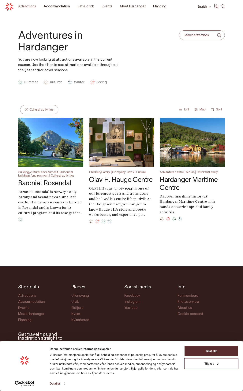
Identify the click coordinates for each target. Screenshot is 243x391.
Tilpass (209, 363)
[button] (233, 6)
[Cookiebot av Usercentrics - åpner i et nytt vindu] (24, 383)
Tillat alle (211, 351)
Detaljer (55, 383)
